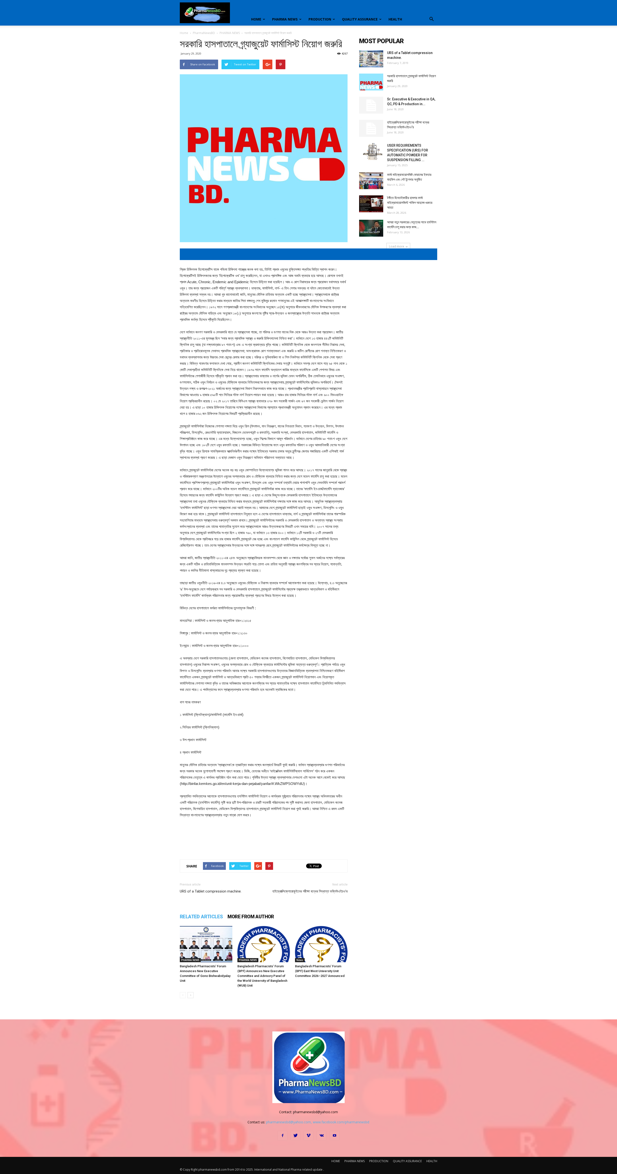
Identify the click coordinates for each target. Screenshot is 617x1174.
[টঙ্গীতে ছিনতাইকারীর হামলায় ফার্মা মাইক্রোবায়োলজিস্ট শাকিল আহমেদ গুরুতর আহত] (371, 203)
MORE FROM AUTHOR (251, 917)
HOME (256, 19)
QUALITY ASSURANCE (360, 19)
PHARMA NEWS (285, 19)
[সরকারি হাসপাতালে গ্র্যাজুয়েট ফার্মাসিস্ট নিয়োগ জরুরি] (371, 82)
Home (184, 33)
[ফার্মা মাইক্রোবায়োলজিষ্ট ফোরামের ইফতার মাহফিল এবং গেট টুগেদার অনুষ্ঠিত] (371, 180)
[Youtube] (334, 1135)
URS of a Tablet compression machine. (210, 891)
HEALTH (395, 19)
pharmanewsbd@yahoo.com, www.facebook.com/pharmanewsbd (317, 1122)
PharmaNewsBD (204, 33)
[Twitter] (295, 1135)
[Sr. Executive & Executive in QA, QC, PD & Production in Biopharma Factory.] (371, 105)
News (299, 960)
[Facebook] (282, 1135)
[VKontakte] (321, 1135)
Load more (396, 246)
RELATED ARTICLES (201, 917)
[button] (431, 19)
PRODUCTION (319, 19)
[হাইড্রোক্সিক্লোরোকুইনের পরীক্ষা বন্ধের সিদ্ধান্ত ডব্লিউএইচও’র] (371, 128)
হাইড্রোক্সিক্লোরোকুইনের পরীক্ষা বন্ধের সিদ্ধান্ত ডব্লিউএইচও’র (310, 891)
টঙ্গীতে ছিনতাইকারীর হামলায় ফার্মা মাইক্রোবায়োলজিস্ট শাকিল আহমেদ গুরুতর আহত (409, 202)
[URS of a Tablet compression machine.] (371, 58)
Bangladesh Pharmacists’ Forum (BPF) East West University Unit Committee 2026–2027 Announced (320, 971)
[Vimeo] (308, 1135)
